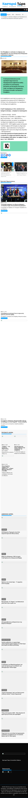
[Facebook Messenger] (9, 155)
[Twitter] (4, 155)
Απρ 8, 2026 (4, 419)
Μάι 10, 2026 (5, 444)
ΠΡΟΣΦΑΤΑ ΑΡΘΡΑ (7, 432)
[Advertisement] (14, 34)
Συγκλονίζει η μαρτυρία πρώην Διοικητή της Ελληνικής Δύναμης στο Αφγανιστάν (6, 174)
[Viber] (7, 155)
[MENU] (27, 10)
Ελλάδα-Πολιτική (4, 157)
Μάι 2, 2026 (17, 444)
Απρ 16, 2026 (4, 202)
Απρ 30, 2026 (5, 464)
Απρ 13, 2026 (4, 311)
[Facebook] (2, 155)
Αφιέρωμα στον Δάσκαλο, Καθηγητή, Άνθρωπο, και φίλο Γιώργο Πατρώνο (21, 174)
